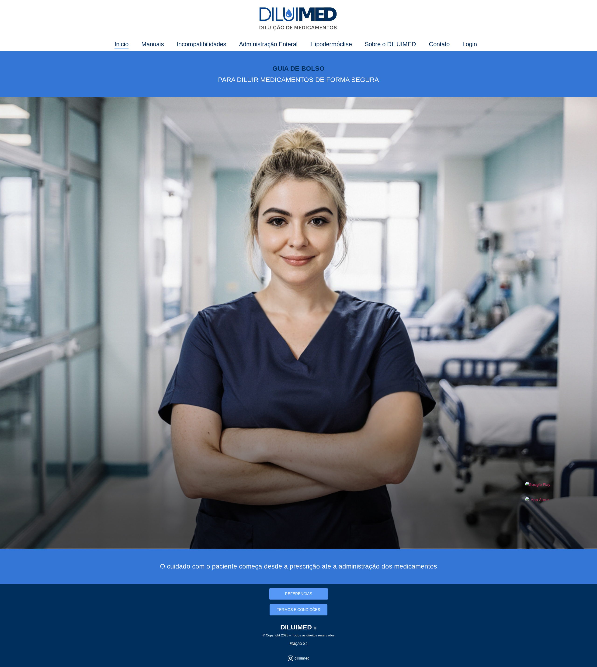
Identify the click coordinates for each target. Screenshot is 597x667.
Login (469, 44)
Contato (439, 44)
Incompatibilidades (201, 44)
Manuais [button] (152, 44)
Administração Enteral (268, 44)
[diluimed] (290, 658)
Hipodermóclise (331, 44)
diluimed (302, 658)
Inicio (121, 44)
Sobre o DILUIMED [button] (390, 44)
